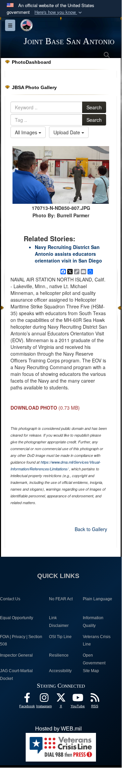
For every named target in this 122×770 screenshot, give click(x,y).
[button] (58, 12)
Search (94, 107)
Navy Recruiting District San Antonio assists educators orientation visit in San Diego (68, 254)
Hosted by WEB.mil (58, 729)
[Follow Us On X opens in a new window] (60, 699)
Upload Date (67, 132)
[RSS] (94, 699)
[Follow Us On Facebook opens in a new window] (27, 699)
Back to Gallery (91, 529)
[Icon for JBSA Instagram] (43, 699)
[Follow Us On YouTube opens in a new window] (77, 699)
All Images (27, 132)
